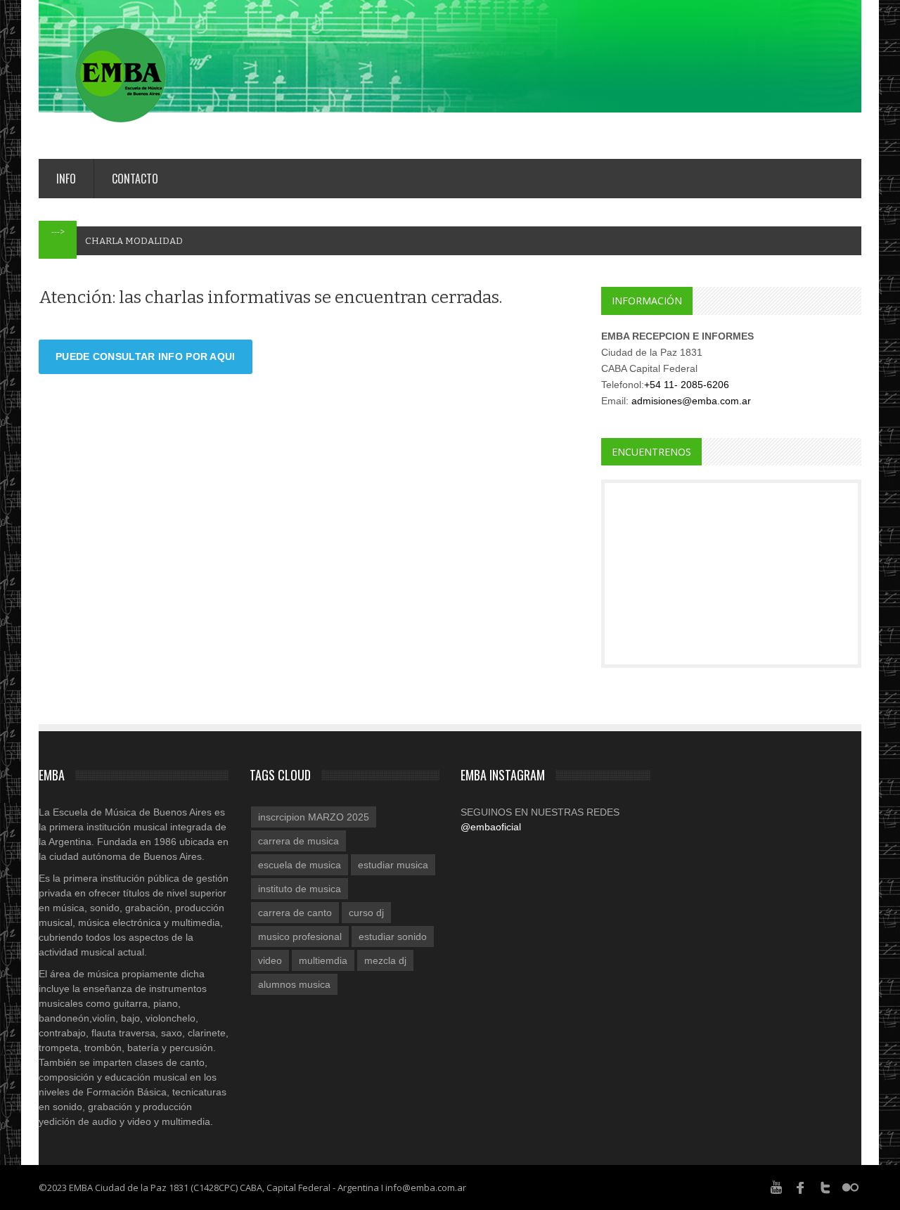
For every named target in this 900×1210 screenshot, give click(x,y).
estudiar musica (393, 864)
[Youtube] (776, 1186)
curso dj (366, 912)
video (270, 960)
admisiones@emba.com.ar (691, 400)
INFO (66, 178)
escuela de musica (299, 864)
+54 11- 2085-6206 (686, 384)
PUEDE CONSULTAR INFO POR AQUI (146, 356)
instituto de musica (299, 888)
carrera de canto (295, 912)
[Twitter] (825, 1186)
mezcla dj (385, 960)
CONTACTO (135, 178)
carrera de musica (298, 841)
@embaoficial (491, 826)
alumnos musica (294, 984)
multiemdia (323, 960)
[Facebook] (800, 1186)
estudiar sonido (393, 936)
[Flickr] (850, 1186)
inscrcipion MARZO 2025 (313, 817)
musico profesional (300, 936)
